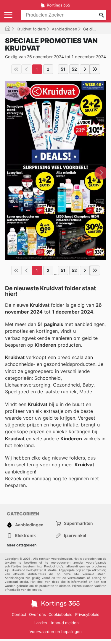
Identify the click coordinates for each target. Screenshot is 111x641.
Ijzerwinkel (75, 535)
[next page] (85, 69)
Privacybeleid (87, 614)
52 (74, 69)
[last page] (95, 69)
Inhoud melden (65, 622)
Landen (40, 623)
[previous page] (26, 69)
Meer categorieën (21, 545)
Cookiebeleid (61, 614)
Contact (19, 614)
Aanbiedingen (64, 29)
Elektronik (25, 535)
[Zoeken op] (101, 15)
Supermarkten (78, 523)
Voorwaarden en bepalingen (56, 631)
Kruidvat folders (31, 29)
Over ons (37, 614)
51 (63, 69)
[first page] (16, 69)
